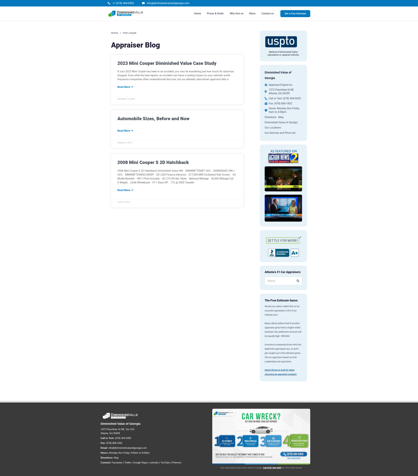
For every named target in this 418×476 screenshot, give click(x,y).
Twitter (127, 462)
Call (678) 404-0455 (272, 468)
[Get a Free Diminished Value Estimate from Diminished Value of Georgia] (261, 437)
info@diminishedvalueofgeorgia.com (127, 447)
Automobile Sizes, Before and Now (153, 118)
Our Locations (273, 127)
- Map (280, 117)
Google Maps (140, 462)
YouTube (165, 462)
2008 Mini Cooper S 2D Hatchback (153, 162)
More (252, 13)
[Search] (298, 281)
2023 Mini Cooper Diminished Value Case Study (167, 63)
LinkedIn (154, 462)
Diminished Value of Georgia (281, 122)
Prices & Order (215, 13)
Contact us (267, 13)
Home (197, 13)
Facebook (117, 462)
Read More (124, 87)
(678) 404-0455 (123, 438)
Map (116, 457)
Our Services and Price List (280, 132)
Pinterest (176, 462)
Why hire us (236, 13)
